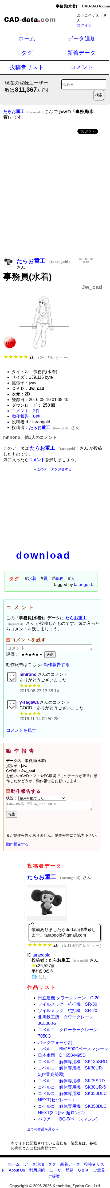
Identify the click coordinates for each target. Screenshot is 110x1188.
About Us (17, 1170)
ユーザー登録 (61, 1170)
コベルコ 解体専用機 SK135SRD (72, 1061)
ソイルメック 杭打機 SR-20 (67, 1010)
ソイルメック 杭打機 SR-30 (67, 1004)
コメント (81, 67)
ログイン (84, 25)
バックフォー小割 (55, 1042)
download (43, 555)
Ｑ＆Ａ (83, 1170)
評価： (13, 654)
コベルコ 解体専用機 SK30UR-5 (72, 1087)
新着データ (81, 53)
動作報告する (56, 664)
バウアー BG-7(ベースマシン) (67, 1119)
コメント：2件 (26, 410)
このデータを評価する (54, 469)
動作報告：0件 (26, 416)
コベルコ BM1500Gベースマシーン (73, 1049)
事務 (59, 578)
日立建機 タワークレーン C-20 (69, 998)
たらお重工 (55, 877)
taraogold (83, 584)
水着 (32, 578)
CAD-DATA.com (96, 6)
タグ (27, 53)
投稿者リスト (27, 67)
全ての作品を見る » (42, 1129)
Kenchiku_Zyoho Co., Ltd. (77, 1185)
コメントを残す (21, 730)
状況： (12, 798)
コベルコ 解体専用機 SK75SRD (71, 1081)
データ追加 (81, 38)
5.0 (50, 357)
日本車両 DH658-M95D (62, 1055)
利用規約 (37, 1170)
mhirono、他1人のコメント (30, 437)
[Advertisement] (55, 196)
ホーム (27, 38)
